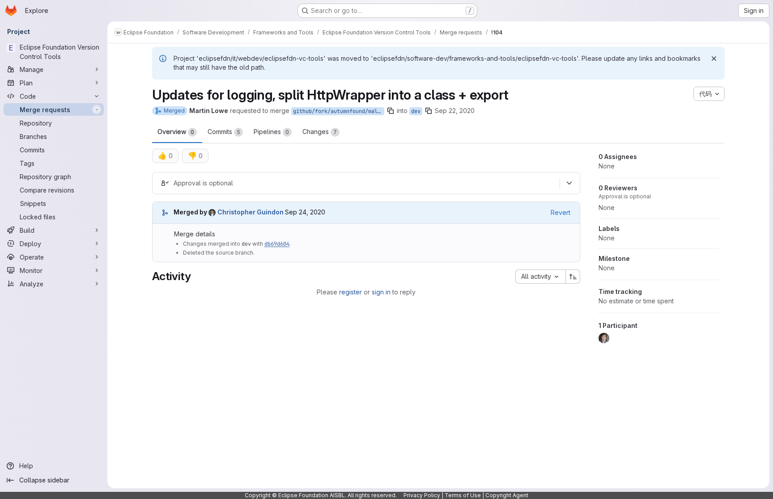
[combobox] (540, 276)
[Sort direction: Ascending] (573, 276)
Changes (319, 131)
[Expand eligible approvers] (569, 183)
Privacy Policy (421, 495)
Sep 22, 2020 (455, 110)
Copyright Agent (506, 495)
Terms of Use (463, 495)
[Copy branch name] (390, 110)
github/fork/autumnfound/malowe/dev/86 (338, 111)
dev (415, 111)
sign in (381, 292)
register (350, 292)
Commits (224, 131)
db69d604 (276, 243)
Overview (175, 131)
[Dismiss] (714, 58)
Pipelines (271, 131)
